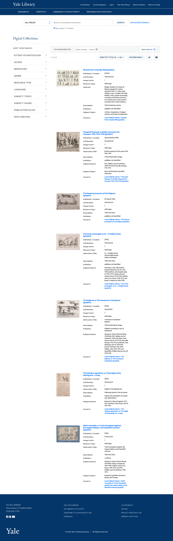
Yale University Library (24, 4)
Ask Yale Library (123, 5)
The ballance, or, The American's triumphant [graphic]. (101, 301)
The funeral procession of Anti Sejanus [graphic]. (99, 194)
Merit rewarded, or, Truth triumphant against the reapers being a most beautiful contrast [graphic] (102, 428)
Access (18, 62)
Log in (111, 5)
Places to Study (154, 5)
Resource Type (22, 82)
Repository (20, 68)
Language (20, 89)
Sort (111, 57)
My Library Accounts (74, 509)
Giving (124, 509)
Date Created (22, 116)
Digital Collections (25, 38)
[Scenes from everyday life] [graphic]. (99, 70)
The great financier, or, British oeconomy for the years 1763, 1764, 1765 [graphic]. (101, 133)
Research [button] (23, 12)
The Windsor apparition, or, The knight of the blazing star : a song (102, 374)
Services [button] (40, 12)
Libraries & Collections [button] (65, 12)
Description (60, 28)
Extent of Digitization (27, 55)
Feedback (68, 516)
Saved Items (85, 5)
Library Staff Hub (129, 516)
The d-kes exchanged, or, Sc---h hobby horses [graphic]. (102, 235)
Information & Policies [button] (99, 12)
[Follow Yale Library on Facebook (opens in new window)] (7, 517)
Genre (17, 75)
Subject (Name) (23, 103)
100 (135, 57)
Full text (70, 28)
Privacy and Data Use (131, 513)
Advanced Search (139, 22)
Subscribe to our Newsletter (78, 513)
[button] (120, 23)
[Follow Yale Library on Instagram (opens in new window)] (10, 517)
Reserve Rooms (139, 5)
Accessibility (127, 505)
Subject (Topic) (23, 96)
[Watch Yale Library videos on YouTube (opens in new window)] (13, 517)
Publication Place (24, 109)
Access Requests (99, 5)
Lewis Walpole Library (112, 117)
